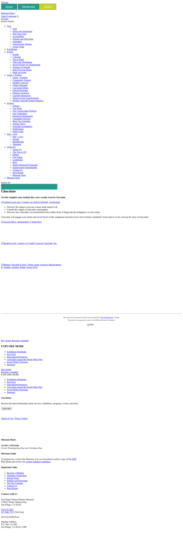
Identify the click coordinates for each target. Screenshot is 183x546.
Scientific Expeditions (22, 126)
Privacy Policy (21, 418)
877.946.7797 (7, 512)
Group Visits (18, 47)
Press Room (18, 172)
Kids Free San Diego (22, 70)
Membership (28, 6)
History (16, 154)
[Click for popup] (30, 202)
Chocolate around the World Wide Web (24, 359)
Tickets (48, 6)
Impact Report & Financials (25, 165)
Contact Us (18, 170)
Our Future (18, 157)
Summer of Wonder (21, 67)
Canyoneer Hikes (20, 88)
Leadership (18, 160)
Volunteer (17, 144)
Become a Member (15, 473)
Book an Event (19, 72)
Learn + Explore (14, 75)
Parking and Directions (23, 39)
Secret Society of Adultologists (26, 65)
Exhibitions (12, 49)
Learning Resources (22, 95)
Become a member (20, 340)
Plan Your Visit (19, 34)
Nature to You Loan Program (26, 98)
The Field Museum (107, 317)
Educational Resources (17, 357)
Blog (15, 162)
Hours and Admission (22, 31)
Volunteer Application (17, 475)
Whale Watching (20, 85)
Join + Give (12, 134)
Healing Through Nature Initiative (28, 100)
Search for (5, 182)
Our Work (17, 108)
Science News (19, 124)
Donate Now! (13, 478)
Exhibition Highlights (16, 352)
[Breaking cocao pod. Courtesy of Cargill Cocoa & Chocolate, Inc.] (29, 243)
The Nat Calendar (15, 483)
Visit (9, 26)
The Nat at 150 (19, 152)
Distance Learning (21, 93)
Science (10, 103)
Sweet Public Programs (17, 362)
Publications (18, 129)
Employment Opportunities (25, 167)
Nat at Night (18, 59)
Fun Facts (11, 354)
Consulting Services (22, 118)
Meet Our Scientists (21, 121)
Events (10, 52)
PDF (74, 459)
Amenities (17, 41)
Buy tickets (6, 340)
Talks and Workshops (22, 62)
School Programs (20, 90)
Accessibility (18, 36)
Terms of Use (7, 418)
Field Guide (18, 131)
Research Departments (23, 116)
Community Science (22, 80)
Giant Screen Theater (22, 44)
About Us (11, 147)
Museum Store (7, 13)
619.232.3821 (7, 509)
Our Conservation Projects (24, 111)
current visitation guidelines (38, 461)
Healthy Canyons (20, 83)
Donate (9, 6)
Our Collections (20, 113)
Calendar (17, 57)
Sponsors (11, 364)
